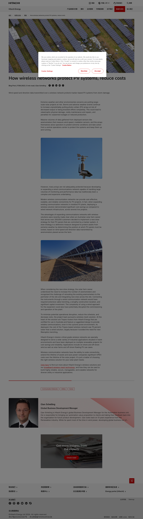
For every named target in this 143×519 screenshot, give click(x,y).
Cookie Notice (66, 65)
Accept (98, 71)
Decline (84, 71)
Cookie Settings (47, 71)
